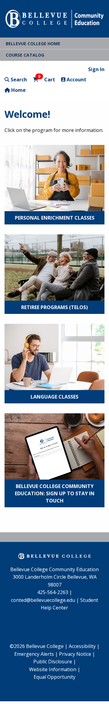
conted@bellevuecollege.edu (43, 600)
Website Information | (54, 669)
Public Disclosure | (54, 661)
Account (75, 79)
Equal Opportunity (54, 677)
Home (18, 90)
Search (18, 79)
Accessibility (83, 646)
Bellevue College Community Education (54, 569)
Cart (46, 79)
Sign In (96, 69)
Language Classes (54, 396)
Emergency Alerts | (36, 654)
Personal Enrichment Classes (54, 217)
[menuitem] (36, 654)
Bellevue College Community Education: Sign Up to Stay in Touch (54, 493)
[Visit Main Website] (54, 18)
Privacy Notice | (77, 654)
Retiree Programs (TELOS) (54, 307)
